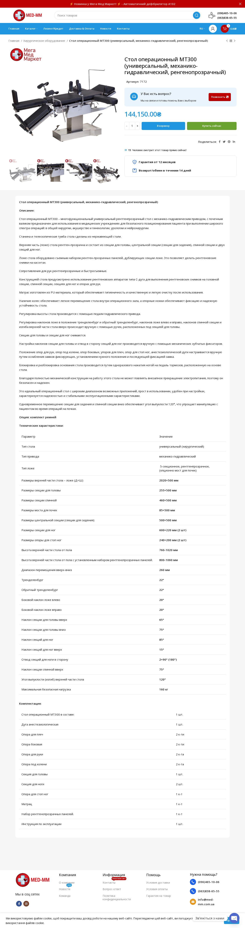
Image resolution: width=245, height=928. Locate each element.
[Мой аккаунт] (213, 29)
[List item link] (210, 882)
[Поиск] (196, 15)
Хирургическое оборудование (44, 40)
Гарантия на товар (158, 896)
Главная (14, 40)
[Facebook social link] (220, 141)
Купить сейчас (211, 125)
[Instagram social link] (26, 904)
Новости (65, 888)
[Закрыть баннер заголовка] (240, 4)
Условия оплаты (157, 889)
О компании (66, 882)
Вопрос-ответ (112, 889)
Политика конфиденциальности (117, 897)
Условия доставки (158, 882)
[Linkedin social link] (234, 141)
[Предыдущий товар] (227, 41)
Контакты (114, 881)
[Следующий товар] (235, 41)
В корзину (163, 125)
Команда (64, 896)
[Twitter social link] (224, 141)
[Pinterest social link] (229, 141)
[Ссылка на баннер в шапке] (117, 4)
